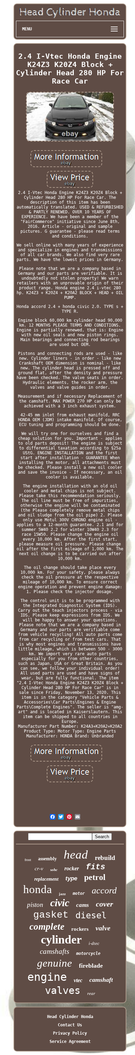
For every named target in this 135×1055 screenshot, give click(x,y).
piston (35, 904)
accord (104, 890)
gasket (51, 915)
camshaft (101, 979)
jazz (62, 894)
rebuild (105, 857)
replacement (46, 879)
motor (79, 893)
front (28, 860)
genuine (54, 963)
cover (104, 904)
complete (46, 926)
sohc (53, 870)
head (76, 854)
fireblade (91, 965)
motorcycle (88, 953)
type (71, 878)
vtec (78, 980)
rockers (80, 929)
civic (59, 902)
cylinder (61, 939)
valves (62, 990)
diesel (91, 915)
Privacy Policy (70, 1033)
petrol (95, 877)
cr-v (39, 868)
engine (47, 977)
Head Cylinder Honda (70, 1016)
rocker (71, 868)
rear (91, 993)
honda (37, 889)
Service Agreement (70, 1041)
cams (82, 905)
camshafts (54, 951)
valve (103, 928)
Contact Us (70, 1025)
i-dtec (94, 943)
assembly (47, 858)
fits (95, 867)
